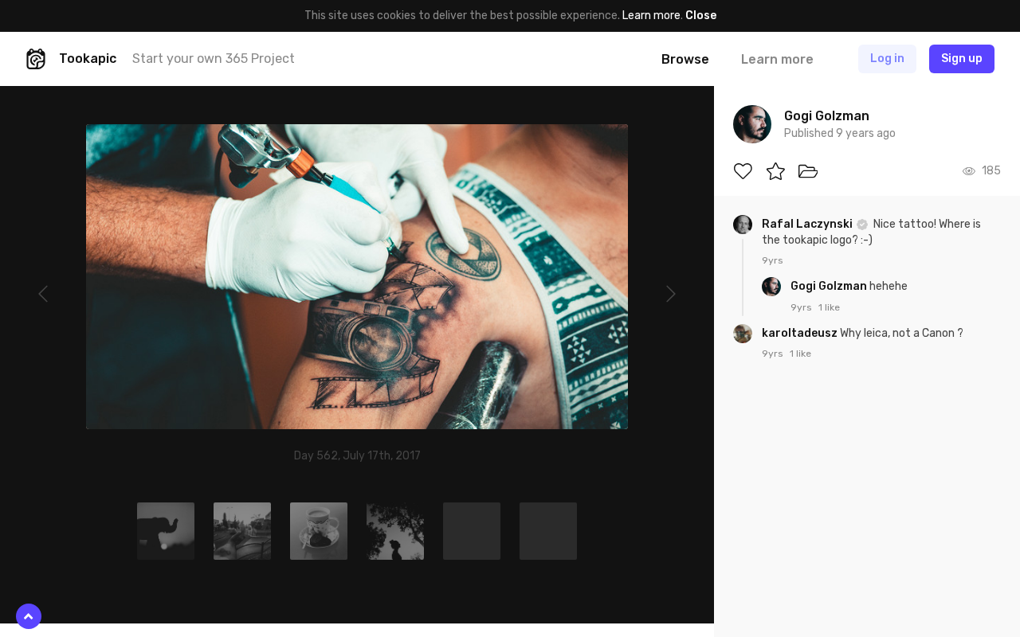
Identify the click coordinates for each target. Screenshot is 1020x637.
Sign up (962, 58)
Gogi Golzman (829, 286)
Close (700, 15)
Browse (685, 59)
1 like (829, 307)
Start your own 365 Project (213, 58)
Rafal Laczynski (808, 224)
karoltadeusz (801, 333)
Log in (887, 58)
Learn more (651, 15)
